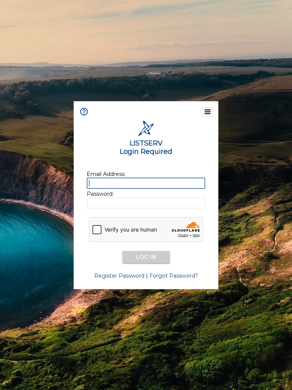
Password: (100, 193)
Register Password (119, 275)
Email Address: (106, 174)
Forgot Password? (173, 275)
